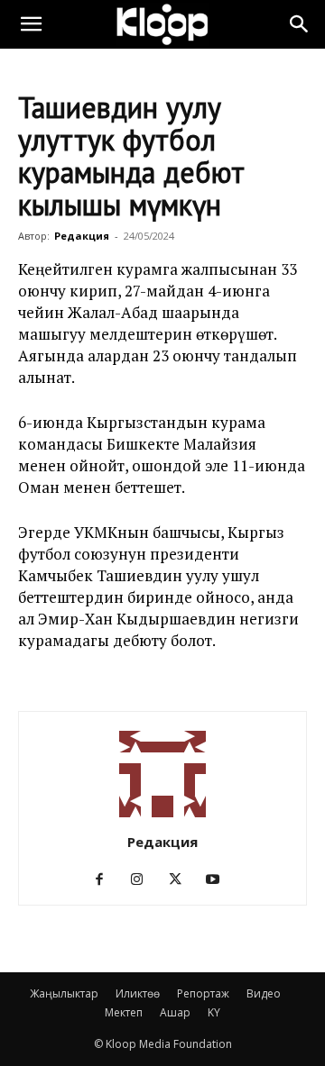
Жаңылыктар (64, 993)
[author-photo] (162, 816)
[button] (31, 24)
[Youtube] (220, 879)
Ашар (175, 1012)
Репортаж (203, 993)
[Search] (299, 24)
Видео (263, 993)
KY (214, 1012)
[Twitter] (182, 879)
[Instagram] (144, 879)
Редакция (81, 235)
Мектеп (124, 1012)
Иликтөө (138, 993)
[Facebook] (106, 879)
